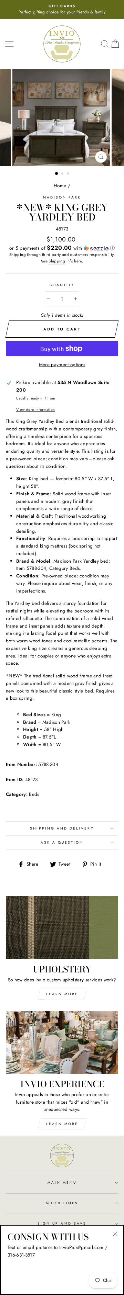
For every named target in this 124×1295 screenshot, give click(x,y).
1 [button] (57, 174)
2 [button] (63, 174)
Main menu (62, 1182)
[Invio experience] (62, 1042)
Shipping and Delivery (62, 828)
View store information (35, 409)
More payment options (62, 364)
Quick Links (62, 1203)
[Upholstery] (62, 927)
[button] (62, 248)
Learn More (62, 993)
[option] (62, 9)
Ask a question (62, 842)
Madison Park (62, 197)
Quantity (62, 285)
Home (60, 185)
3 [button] (68, 174)
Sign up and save (62, 1223)
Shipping (17, 254)
